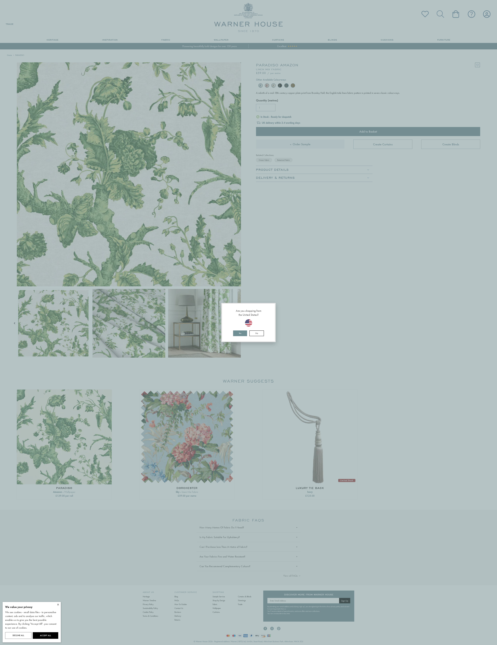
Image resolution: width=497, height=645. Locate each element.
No (256, 333)
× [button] (58, 605)
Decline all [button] (18, 635)
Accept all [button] (45, 635)
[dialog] (32, 622)
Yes (240, 333)
